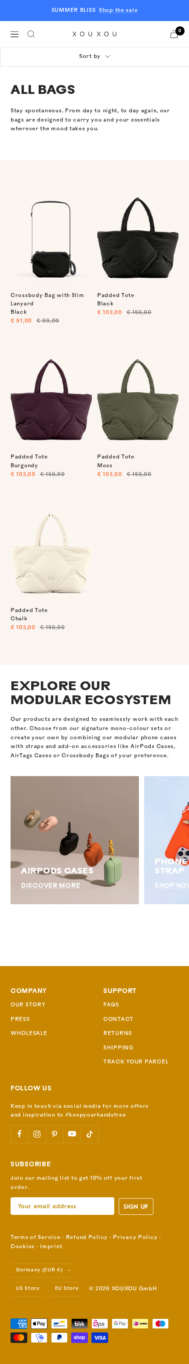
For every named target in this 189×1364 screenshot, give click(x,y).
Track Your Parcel (135, 1062)
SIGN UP (136, 1206)
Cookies (23, 1246)
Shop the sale (118, 10)
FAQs (111, 1005)
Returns (117, 1033)
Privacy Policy (135, 1237)
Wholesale (29, 1033)
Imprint (51, 1246)
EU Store (67, 1288)
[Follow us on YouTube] (72, 1134)
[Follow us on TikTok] (89, 1134)
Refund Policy (87, 1237)
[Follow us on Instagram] (37, 1134)
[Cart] (174, 34)
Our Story (28, 1005)
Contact (118, 1019)
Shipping (118, 1048)
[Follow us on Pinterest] (54, 1134)
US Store (28, 1288)
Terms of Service (36, 1237)
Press (20, 1019)
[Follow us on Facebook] (19, 1134)
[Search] (31, 34)
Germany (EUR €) (39, 1270)
